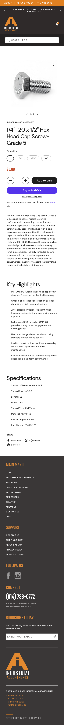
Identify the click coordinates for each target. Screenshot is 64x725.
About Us (11, 507)
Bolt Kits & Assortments (20, 477)
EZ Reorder (12, 497)
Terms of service (17, 705)
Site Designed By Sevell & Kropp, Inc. (23, 718)
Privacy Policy (14, 550)
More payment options (32, 196)
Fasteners (11, 482)
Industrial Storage (17, 487)
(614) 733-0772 (20, 597)
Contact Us (12, 512)
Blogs (9, 516)
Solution (11, 502)
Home (9, 472)
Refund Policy (25, 3)
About (8, 3)
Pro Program (13, 492)
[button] (57, 24)
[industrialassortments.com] (11, 24)
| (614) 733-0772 (43, 3)
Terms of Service (15, 554)
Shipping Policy (14, 540)
